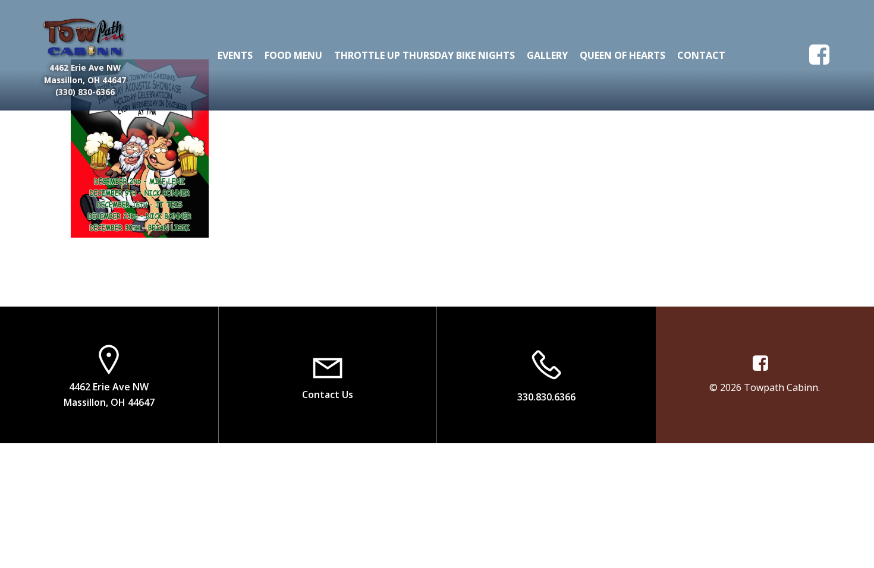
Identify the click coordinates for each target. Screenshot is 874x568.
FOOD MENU (293, 55)
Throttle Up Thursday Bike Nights (424, 55)
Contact (701, 55)
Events (235, 55)
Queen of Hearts (622, 55)
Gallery (547, 55)
